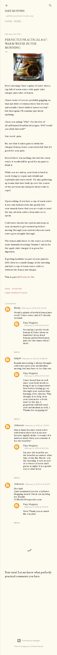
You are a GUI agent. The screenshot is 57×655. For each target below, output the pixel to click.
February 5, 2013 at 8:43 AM (34, 308)
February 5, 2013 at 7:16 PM (37, 425)
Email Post (17, 288)
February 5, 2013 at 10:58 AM (34, 358)
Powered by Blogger (31, 640)
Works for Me (27, 277)
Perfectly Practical (19, 293)
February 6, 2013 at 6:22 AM (36, 448)
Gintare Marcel (36, 646)
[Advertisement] (28, 605)
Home (8, 21)
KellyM (17, 358)
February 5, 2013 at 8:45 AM (36, 325)
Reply (17, 352)
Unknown (19, 425)
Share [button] (7, 288)
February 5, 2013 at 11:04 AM (36, 376)
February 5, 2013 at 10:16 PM (37, 484)
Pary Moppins (14, 11)
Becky (17, 308)
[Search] (50, 5)
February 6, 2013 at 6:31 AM (36, 507)
